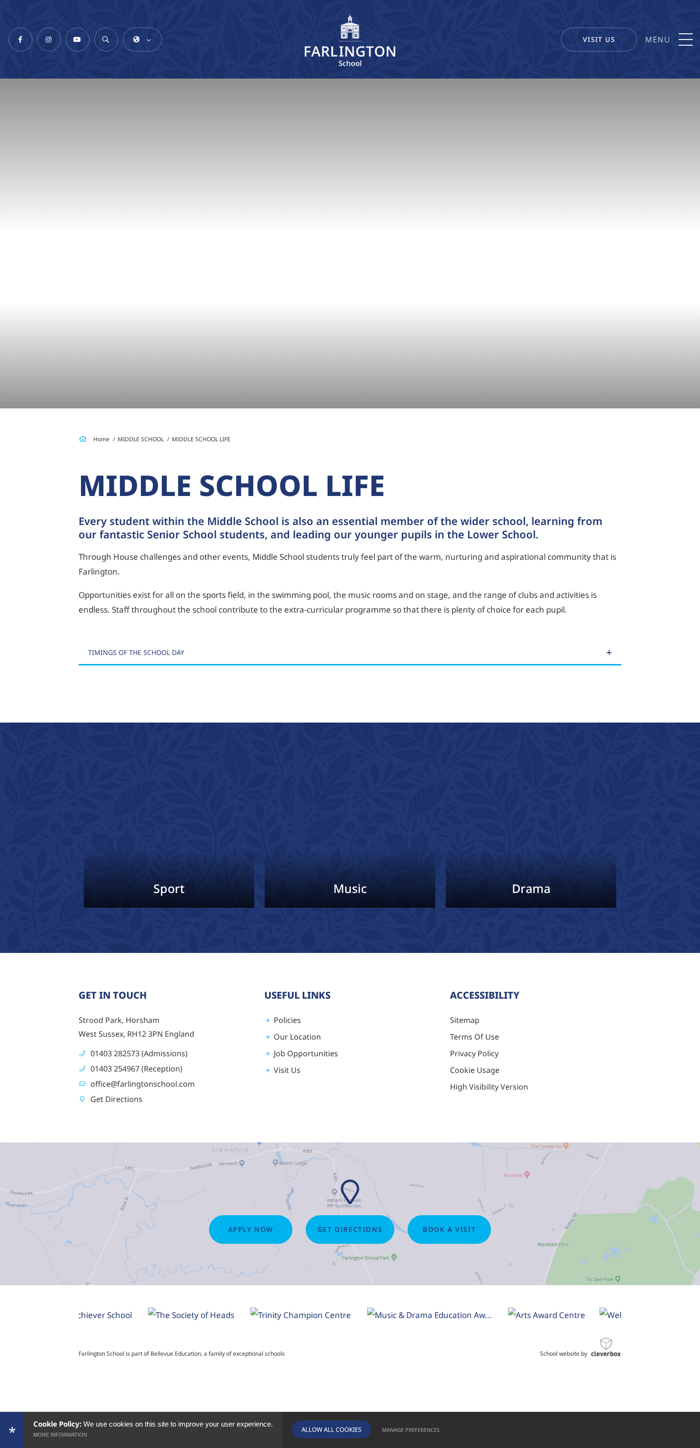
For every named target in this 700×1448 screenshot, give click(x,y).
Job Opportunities (306, 1053)
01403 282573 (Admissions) (139, 1053)
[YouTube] (78, 39)
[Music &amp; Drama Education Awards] (397, 1314)
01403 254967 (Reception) (136, 1068)
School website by (563, 1353)
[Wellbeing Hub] (599, 1314)
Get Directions (116, 1099)
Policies (287, 1020)
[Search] (106, 39)
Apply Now (250, 1229)
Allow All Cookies (331, 1429)
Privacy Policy (474, 1053)
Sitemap (465, 1020)
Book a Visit (449, 1229)
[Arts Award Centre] (514, 1314)
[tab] (350, 653)
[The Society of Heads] (159, 1314)
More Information (60, 1435)
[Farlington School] (350, 40)
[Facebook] (20, 39)
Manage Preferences (411, 1429)
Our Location (297, 1036)
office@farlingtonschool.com (142, 1084)
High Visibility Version (489, 1086)
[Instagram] (49, 39)
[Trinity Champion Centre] (269, 1314)
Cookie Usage (475, 1070)
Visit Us (599, 39)
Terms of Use (474, 1036)
